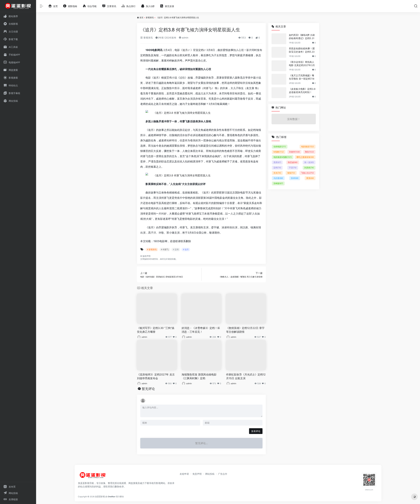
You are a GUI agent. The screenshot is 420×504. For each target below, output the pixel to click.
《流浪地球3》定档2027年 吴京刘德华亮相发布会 (156, 376)
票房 (277, 162)
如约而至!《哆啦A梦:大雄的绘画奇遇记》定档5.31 (302, 37)
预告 (309, 152)
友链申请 (184, 473)
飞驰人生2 (307, 173)
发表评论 (255, 431)
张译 (294, 178)
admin (184, 37)
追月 (185, 50)
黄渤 (310, 178)
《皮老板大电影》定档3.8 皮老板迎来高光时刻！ (302, 90)
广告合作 (222, 473)
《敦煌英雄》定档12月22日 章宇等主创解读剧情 (245, 329)
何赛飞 (207, 88)
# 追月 (186, 249)
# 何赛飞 (165, 249)
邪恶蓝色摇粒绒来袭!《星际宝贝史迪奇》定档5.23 (302, 50)
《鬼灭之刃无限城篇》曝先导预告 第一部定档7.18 (301, 77)
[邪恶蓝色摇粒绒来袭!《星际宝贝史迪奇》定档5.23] (279, 52)
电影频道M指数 (282, 157)
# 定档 (176, 249)
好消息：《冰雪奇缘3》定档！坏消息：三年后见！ (201, 329)
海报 (291, 173)
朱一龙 (309, 162)
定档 (201, 50)
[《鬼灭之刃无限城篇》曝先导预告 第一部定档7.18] (279, 79)
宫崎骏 (278, 183)
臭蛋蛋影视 (100, 496)
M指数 (278, 152)
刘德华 (294, 152)
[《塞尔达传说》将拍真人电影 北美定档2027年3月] (279, 65)
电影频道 (307, 146)
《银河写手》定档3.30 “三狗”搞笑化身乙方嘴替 (155, 329)
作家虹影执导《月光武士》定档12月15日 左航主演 (246, 376)
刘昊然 (309, 167)
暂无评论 (148, 389)
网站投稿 (209, 473)
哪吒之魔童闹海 (305, 157)
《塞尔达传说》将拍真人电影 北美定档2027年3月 (302, 63)
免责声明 (197, 473)
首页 (141, 17)
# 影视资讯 (152, 249)
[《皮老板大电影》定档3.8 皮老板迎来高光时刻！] (279, 92)
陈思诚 (292, 162)
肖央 (277, 173)
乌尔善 (278, 178)
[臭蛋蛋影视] (92, 476)
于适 (292, 167)
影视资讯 (150, 17)
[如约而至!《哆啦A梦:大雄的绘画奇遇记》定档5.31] (279, 38)
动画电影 (279, 146)
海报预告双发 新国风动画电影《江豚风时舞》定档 (199, 376)
